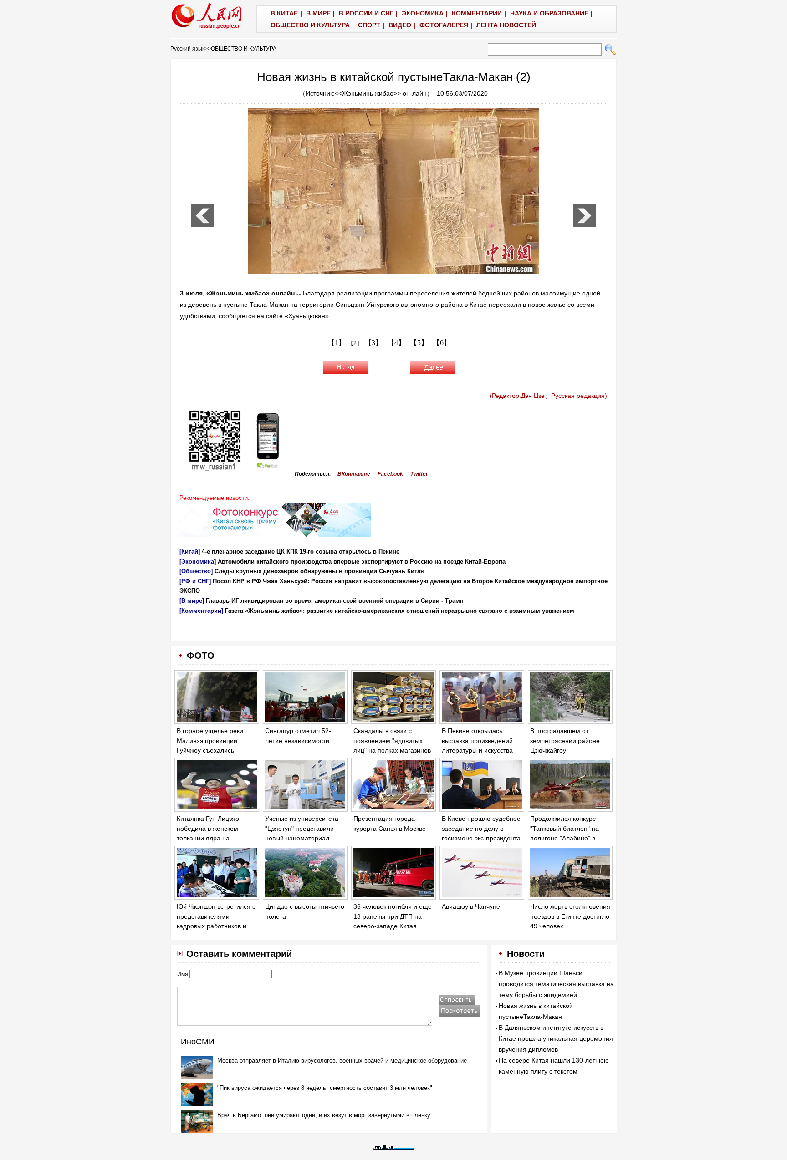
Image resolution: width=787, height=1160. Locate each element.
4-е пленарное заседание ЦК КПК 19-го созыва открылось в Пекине (300, 551)
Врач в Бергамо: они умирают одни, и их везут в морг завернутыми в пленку (323, 1115)
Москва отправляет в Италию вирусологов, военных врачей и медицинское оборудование (342, 1060)
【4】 (396, 342)
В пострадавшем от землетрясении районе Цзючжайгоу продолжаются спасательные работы (565, 750)
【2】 (355, 343)
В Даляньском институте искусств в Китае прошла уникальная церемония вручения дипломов (556, 1038)
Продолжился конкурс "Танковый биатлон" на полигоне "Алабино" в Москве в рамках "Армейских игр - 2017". (565, 838)
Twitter (419, 474)
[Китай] (189, 551)
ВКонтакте (353, 474)
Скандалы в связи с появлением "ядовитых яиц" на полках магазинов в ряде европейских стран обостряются (392, 750)
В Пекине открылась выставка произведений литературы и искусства (477, 740)
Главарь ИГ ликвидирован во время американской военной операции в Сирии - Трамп (335, 600)
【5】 (419, 342)
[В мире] (191, 600)
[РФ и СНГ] (195, 581)
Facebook (390, 474)
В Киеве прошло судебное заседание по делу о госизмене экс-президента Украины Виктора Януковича (481, 838)
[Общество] (196, 571)
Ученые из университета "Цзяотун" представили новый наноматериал (301, 828)
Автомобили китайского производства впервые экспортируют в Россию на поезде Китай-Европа (362, 561)
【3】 (373, 342)
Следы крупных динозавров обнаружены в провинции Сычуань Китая (319, 571)
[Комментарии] (201, 610)
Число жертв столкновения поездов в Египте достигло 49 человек (570, 916)
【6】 (442, 342)
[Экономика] (197, 561)
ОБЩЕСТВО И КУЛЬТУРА (243, 49)
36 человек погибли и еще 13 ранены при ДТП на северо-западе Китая (392, 916)
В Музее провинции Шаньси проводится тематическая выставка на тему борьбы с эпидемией (556, 983)
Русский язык (187, 49)
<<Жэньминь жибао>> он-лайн (381, 93)
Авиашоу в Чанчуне (471, 906)
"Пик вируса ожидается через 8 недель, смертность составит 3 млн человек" (324, 1087)
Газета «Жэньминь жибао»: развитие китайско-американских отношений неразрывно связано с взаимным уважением (399, 610)
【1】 (336, 342)
